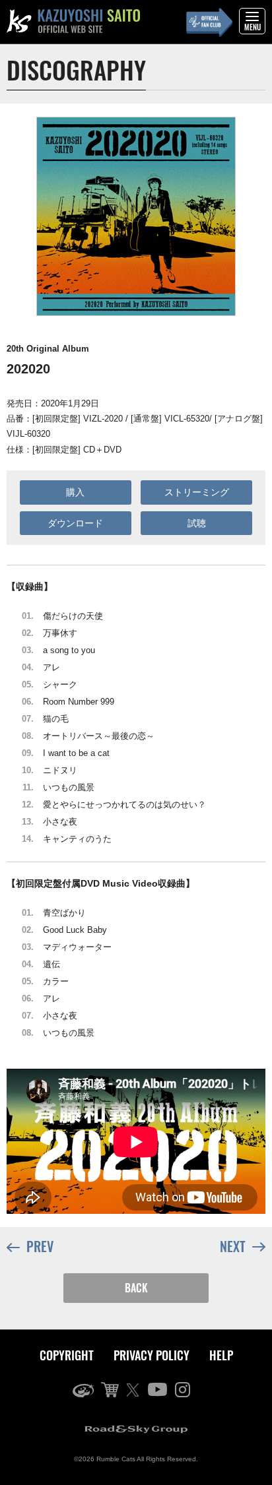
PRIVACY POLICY (151, 1355)
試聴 (196, 523)
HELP (221, 1355)
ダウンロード (75, 523)
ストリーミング (196, 492)
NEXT (233, 1246)
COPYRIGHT (67, 1355)
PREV (39, 1246)
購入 (75, 492)
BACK (136, 1288)
